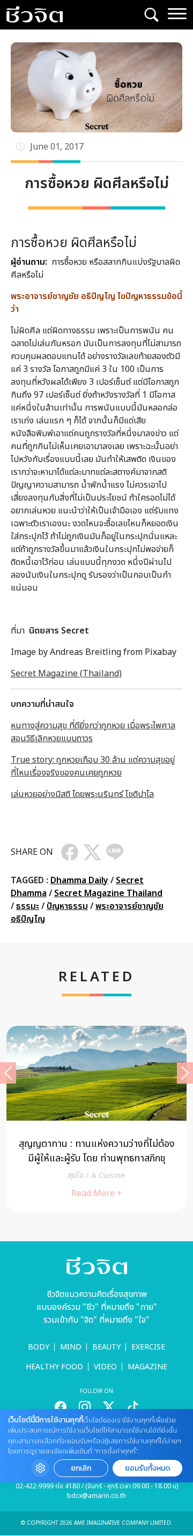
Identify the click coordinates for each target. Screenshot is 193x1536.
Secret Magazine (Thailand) (66, 673)
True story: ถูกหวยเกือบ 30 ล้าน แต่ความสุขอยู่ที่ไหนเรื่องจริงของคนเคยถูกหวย (93, 766)
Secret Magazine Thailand (108, 893)
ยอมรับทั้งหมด (147, 1468)
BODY (38, 1347)
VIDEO (105, 1367)
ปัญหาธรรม (67, 906)
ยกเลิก (81, 1468)
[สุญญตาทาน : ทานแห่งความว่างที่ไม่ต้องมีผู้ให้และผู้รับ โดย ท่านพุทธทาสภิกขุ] (96, 1118)
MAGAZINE (147, 1367)
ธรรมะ (27, 906)
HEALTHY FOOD (54, 1367)
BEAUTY (106, 1347)
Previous (8, 1073)
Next (185, 1073)
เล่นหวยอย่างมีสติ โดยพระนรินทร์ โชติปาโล (82, 794)
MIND (70, 1347)
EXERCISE (148, 1347)
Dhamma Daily (79, 880)
